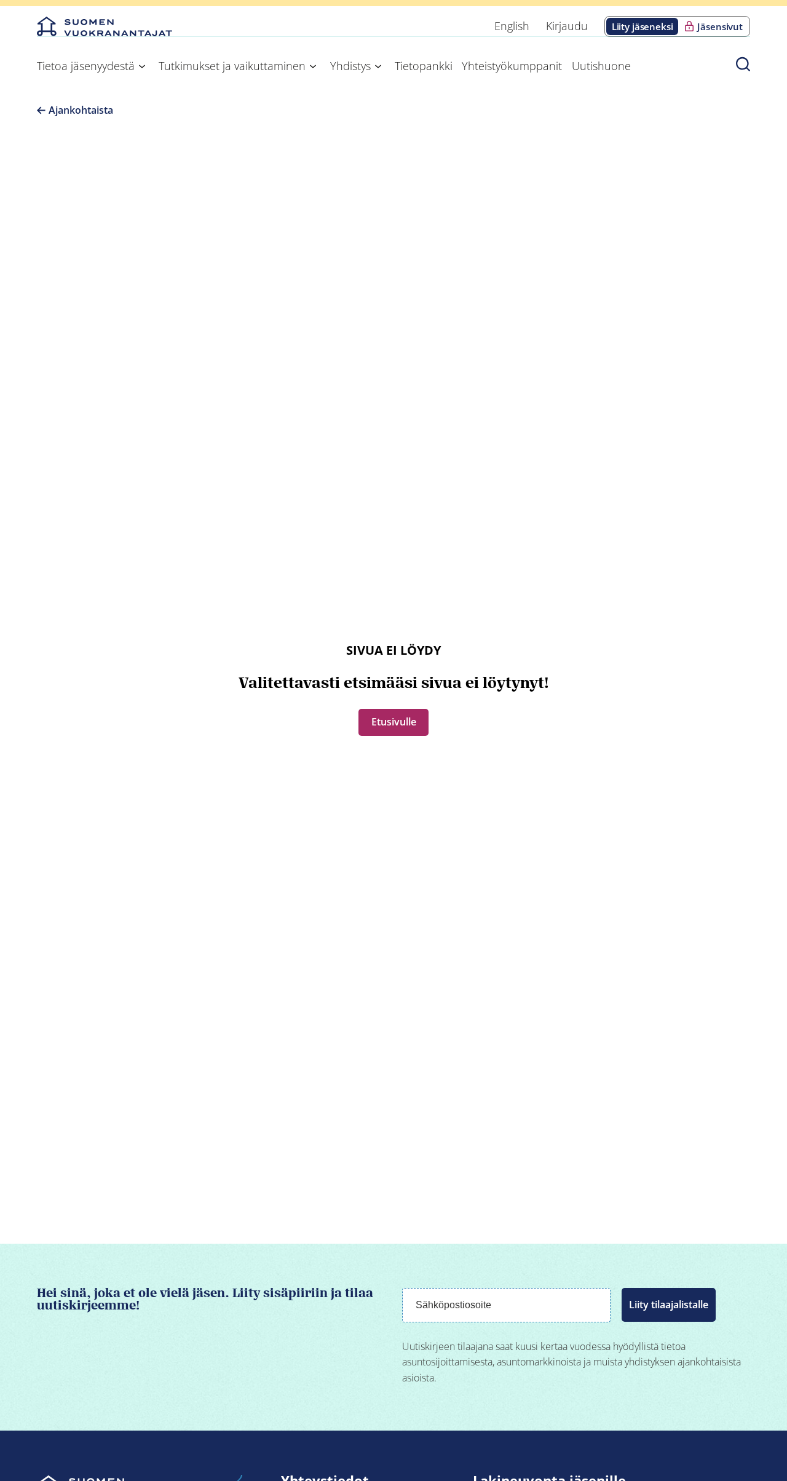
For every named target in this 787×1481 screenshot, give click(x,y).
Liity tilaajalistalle (668, 1304)
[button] (743, 64)
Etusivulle (393, 722)
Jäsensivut (720, 26)
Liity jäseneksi (642, 26)
